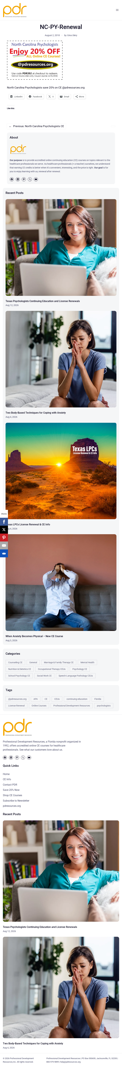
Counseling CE (15, 662)
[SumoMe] (4, 553)
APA (36, 699)
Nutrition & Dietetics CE (19, 669)
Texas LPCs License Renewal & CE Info (28, 524)
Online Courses (39, 705)
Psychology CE (79, 669)
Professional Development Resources (71, 705)
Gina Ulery (72, 35)
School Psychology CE (19, 675)
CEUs (57, 699)
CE (46, 699)
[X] (4, 530)
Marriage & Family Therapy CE (59, 662)
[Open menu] (117, 10)
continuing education (77, 699)
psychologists (104, 705)
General (33, 662)
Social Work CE (44, 675)
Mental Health (87, 662)
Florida (97, 699)
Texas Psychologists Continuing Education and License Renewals (43, 301)
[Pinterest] (4, 537)
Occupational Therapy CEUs (51, 669)
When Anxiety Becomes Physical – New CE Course (34, 636)
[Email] (4, 545)
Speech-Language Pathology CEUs (76, 675)
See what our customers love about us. (41, 749)
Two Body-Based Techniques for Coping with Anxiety (36, 412)
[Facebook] (4, 522)
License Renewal (16, 705)
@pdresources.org (17, 699)
